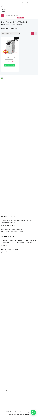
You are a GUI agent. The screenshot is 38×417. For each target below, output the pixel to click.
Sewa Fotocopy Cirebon (17, 412)
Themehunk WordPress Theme (19, 414)
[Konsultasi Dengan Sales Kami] (33, 412)
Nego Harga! (10, 65)
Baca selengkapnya (9, 70)
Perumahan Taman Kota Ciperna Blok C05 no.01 (16, 220)
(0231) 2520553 (17, 229)
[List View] (35, 33)
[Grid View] (32, 33)
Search (20, 17)
